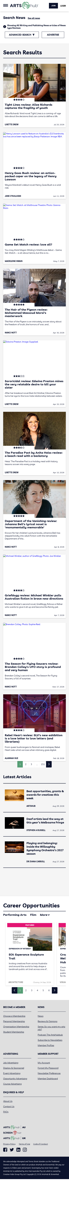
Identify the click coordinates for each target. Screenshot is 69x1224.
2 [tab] (25, 990)
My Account (44, 1062)
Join (53, 5)
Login (63, 5)
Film (33, 915)
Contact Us (8, 1106)
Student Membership (13, 1031)
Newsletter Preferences (49, 1073)
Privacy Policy (9, 1144)
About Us (7, 1101)
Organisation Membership (16, 1026)
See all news (34, 18)
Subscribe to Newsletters (50, 1040)
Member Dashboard (48, 1078)
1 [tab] (20, 990)
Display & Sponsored (13, 1068)
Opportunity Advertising (15, 1078)
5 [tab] (43, 990)
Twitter (12, 1149)
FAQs (5, 1111)
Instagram (25, 1150)
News (40, 1016)
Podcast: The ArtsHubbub (50, 1034)
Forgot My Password (48, 1068)
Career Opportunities (31, 905)
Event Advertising (11, 1073)
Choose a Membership (14, 1016)
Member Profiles (46, 1045)
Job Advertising (10, 1062)
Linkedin (18, 1150)
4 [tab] (37, 990)
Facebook (5, 1150)
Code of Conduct (40, 1144)
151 (43, 764)
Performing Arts (14, 915)
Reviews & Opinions (47, 1021)
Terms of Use (24, 1144)
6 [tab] (49, 990)
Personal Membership (14, 1021)
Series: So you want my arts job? (51, 1028)
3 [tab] (31, 990)
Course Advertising (12, 1083)
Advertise (53, 34)
